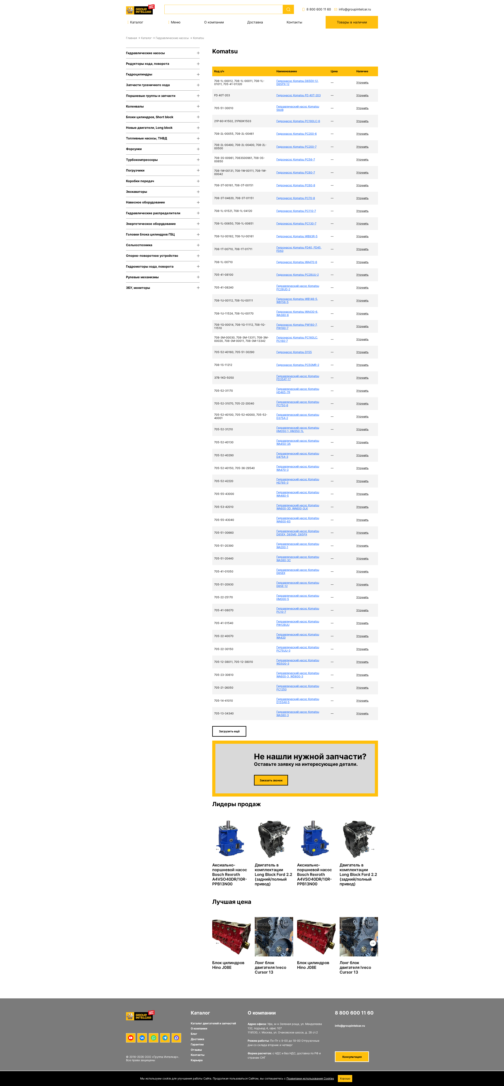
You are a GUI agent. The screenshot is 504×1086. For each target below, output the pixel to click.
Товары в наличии (352, 22)
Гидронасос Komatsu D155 (294, 352)
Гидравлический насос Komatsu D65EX (297, 571)
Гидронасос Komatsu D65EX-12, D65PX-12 (297, 82)
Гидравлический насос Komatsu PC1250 (297, 687)
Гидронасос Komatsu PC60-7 (295, 172)
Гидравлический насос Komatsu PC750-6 (297, 403)
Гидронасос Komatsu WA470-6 (296, 262)
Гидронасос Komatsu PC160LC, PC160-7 (297, 339)
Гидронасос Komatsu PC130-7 (296, 223)
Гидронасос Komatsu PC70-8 (295, 198)
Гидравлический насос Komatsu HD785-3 (297, 481)
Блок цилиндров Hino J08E (228, 965)
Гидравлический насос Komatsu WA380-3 (297, 713)
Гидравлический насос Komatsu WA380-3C (297, 558)
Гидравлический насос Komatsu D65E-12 (297, 584)
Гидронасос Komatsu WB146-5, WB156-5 (297, 300)
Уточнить (362, 82)
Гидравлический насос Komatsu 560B (297, 108)
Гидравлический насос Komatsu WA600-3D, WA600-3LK (297, 507)
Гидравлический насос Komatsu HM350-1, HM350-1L (297, 429)
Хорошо (345, 1078)
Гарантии (197, 1044)
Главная (131, 38)
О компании (214, 22)
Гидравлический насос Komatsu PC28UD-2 (297, 287)
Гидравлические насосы (172, 38)
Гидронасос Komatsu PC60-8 (295, 185)
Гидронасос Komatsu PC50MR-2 (297, 364)
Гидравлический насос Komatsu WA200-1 (297, 545)
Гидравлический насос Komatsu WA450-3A (297, 442)
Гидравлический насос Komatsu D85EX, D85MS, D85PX (297, 532)
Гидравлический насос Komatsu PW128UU (297, 623)
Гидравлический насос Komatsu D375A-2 (297, 416)
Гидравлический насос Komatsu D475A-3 (297, 455)
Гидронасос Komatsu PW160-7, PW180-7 (296, 326)
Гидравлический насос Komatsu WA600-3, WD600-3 (297, 674)
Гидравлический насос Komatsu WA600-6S (297, 519)
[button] (217, 849)
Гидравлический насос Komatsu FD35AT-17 (297, 377)
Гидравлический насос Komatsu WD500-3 (297, 661)
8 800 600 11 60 (319, 9)
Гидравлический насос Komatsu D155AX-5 (297, 700)
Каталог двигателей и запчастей (213, 1023)
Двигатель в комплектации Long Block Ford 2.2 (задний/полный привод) (273, 874)
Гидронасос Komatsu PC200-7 (296, 146)
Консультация (352, 1056)
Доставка (255, 22)
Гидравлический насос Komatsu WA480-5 (297, 494)
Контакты (294, 22)
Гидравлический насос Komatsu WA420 (297, 636)
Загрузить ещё (229, 731)
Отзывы (196, 1049)
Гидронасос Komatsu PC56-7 (295, 159)
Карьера (197, 1060)
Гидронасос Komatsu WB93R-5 (297, 236)
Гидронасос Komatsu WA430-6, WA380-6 (297, 313)
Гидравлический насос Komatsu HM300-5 (297, 597)
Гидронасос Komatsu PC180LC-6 (298, 121)
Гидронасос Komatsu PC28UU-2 (297, 274)
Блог (194, 1033)
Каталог (146, 38)
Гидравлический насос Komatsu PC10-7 (297, 610)
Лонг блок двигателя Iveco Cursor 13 (270, 967)
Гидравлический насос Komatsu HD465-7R (297, 390)
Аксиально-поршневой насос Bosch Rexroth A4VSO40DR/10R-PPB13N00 (229, 874)
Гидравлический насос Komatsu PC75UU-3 (297, 648)
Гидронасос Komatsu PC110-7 (296, 210)
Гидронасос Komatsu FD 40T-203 (298, 95)
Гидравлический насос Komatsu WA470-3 (297, 468)
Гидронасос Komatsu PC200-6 (296, 133)
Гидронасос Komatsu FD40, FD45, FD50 (298, 249)
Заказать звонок (271, 780)
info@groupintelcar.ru (355, 9)
